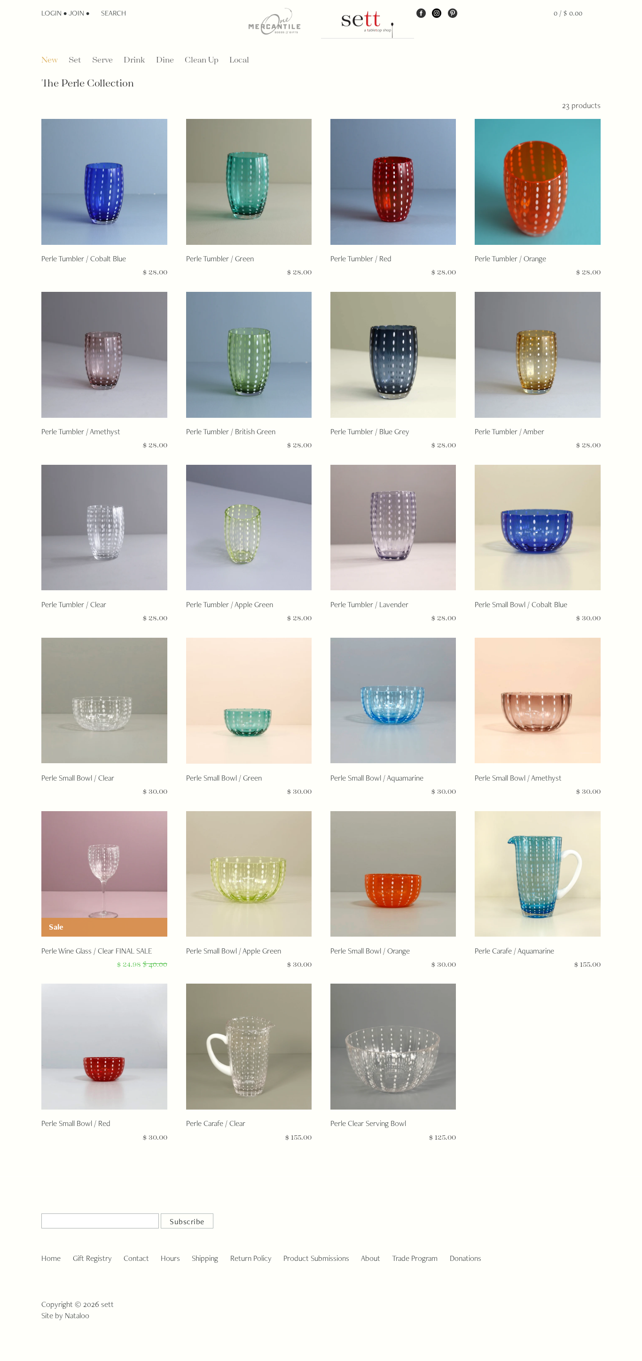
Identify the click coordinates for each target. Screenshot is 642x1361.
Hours (170, 1258)
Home (51, 1258)
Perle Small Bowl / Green (224, 778)
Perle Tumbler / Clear (73, 604)
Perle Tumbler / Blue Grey (369, 431)
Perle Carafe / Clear (215, 1123)
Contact (136, 1258)
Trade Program (415, 1258)
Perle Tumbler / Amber (509, 431)
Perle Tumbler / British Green (230, 431)
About (370, 1258)
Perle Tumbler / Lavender (369, 604)
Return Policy (251, 1258)
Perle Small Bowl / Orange (370, 951)
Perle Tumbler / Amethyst (80, 431)
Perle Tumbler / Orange (510, 258)
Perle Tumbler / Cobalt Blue (83, 258)
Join (76, 13)
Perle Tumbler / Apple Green (229, 604)
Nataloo (77, 1315)
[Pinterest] (452, 13)
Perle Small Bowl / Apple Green (233, 951)
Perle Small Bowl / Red (75, 1123)
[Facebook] (421, 13)
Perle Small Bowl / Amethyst (518, 778)
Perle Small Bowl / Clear (77, 778)
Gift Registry (92, 1258)
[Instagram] (436, 13)
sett (107, 1304)
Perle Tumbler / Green (220, 258)
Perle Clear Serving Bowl (368, 1123)
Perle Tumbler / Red (360, 258)
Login (51, 13)
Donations (465, 1258)
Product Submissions (316, 1258)
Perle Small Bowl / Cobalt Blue (521, 604)
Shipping (205, 1258)
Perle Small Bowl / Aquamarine (376, 778)
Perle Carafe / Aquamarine (514, 951)
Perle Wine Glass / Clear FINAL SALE (96, 951)
